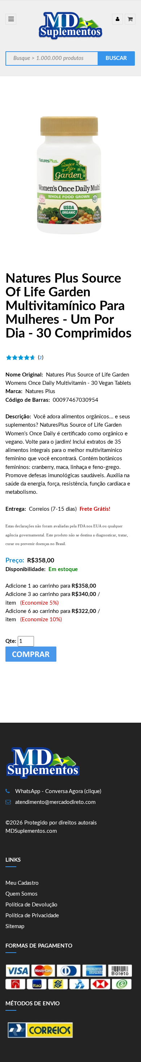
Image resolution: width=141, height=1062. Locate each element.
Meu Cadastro (22, 883)
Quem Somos (21, 894)
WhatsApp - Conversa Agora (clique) (58, 791)
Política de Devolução (31, 905)
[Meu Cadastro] (117, 19)
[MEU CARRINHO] (130, 19)
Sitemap (14, 926)
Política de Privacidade (32, 915)
